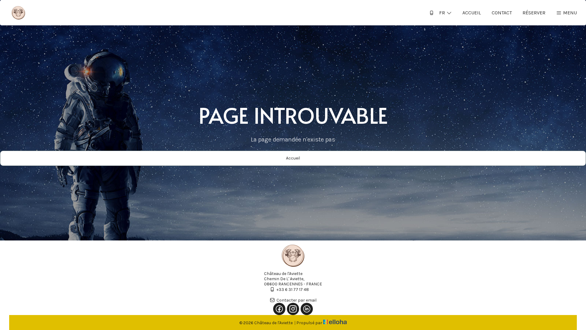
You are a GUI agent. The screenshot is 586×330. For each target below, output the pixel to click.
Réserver (534, 13)
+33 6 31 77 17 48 (293, 289)
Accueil (471, 13)
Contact (502, 13)
